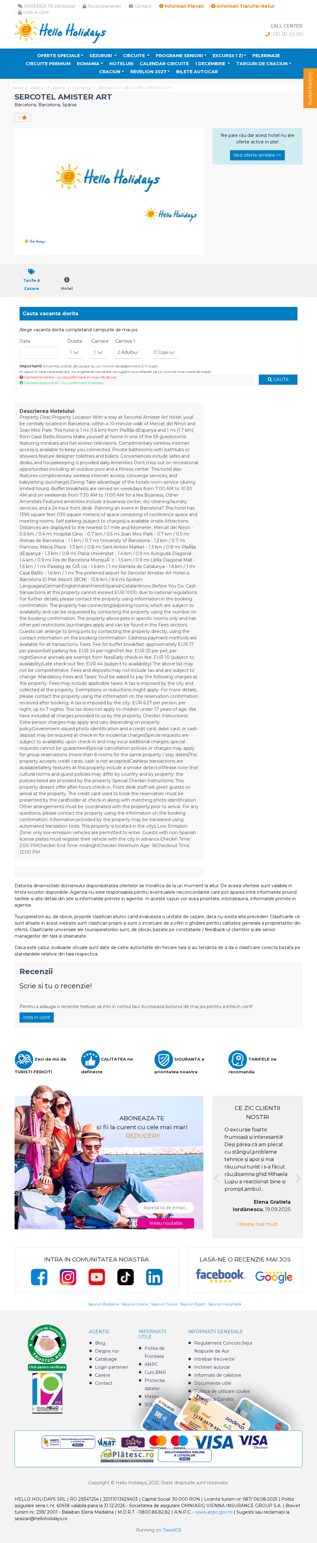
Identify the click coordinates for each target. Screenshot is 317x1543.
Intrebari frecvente (214, 1359)
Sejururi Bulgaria (103, 1304)
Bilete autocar (197, 71)
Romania (88, 63)
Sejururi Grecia (135, 1304)
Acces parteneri (103, 6)
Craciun (109, 71)
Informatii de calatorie (217, 1375)
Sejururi (101, 55)
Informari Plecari (183, 6)
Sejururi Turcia (164, 1304)
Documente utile (212, 1383)
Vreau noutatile (165, 1223)
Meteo (152, 1396)
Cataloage (106, 1359)
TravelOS (172, 1530)
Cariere (102, 1375)
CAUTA (280, 379)
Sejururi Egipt (192, 1304)
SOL (149, 1404)
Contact (142, 6)
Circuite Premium (48, 63)
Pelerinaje (266, 55)
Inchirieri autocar (212, 1367)
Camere (100, 341)
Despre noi (107, 1351)
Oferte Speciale (58, 55)
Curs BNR (155, 1372)
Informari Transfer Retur (245, 6)
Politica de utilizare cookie (222, 1391)
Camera (125, 341)
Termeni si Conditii (213, 1399)
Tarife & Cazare (31, 284)
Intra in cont (35, 12)
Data (25, 341)
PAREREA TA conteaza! (49, 6)
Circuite (134, 55)
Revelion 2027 (148, 71)
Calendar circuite (164, 63)
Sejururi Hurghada (224, 1304)
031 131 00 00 (286, 34)
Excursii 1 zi (228, 55)
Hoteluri (121, 63)
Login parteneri (111, 1367)
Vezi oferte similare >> (257, 155)
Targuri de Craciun (262, 63)
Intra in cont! (36, 1017)
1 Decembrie (211, 63)
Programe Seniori (179, 55)
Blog (100, 1343)
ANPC (151, 1364)
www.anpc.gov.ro (213, 1512)
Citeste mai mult (257, 1224)
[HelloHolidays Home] (60, 31)
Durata (74, 341)
